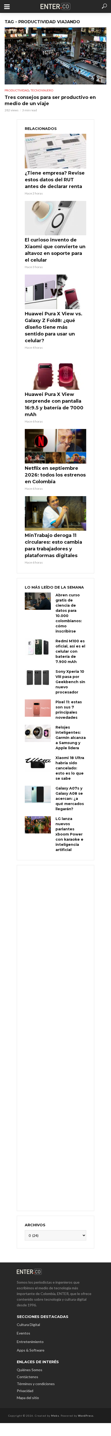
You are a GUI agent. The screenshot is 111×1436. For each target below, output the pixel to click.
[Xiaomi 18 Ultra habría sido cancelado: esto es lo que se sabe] (38, 763)
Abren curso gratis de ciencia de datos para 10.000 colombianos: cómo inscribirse (69, 613)
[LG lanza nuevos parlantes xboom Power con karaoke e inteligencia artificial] (38, 824)
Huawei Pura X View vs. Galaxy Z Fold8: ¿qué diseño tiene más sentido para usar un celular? (53, 327)
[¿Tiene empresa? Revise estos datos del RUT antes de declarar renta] (55, 151)
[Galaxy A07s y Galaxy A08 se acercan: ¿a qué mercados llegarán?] (38, 794)
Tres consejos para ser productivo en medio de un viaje (50, 100)
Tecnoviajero (41, 90)
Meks (55, 1415)
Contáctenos (27, 1377)
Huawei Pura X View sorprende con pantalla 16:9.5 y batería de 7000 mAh (54, 404)
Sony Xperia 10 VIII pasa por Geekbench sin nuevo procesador (70, 681)
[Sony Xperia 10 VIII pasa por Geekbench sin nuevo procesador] (38, 677)
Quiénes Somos (29, 1370)
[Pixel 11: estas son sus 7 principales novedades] (38, 708)
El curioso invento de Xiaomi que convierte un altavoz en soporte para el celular (55, 250)
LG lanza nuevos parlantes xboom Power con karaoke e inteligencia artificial (69, 834)
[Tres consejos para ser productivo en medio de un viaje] (55, 55)
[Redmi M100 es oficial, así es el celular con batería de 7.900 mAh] (38, 647)
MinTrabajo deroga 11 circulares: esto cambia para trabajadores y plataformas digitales (53, 545)
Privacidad (25, 1390)
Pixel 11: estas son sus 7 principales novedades (69, 710)
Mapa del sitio (28, 1397)
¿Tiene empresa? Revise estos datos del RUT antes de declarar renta (55, 179)
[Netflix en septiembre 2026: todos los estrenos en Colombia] (55, 446)
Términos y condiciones (36, 1384)
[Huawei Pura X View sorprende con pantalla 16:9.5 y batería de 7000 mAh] (55, 372)
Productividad (17, 90)
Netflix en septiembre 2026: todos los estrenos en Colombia (55, 475)
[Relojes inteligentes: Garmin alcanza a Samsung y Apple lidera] (38, 733)
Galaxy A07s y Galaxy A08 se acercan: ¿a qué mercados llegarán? (70, 798)
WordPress (85, 1415)
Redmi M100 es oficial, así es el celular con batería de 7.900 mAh (70, 651)
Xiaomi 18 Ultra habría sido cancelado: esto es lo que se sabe (70, 768)
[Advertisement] (55, 1037)
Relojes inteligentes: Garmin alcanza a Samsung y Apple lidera (71, 737)
